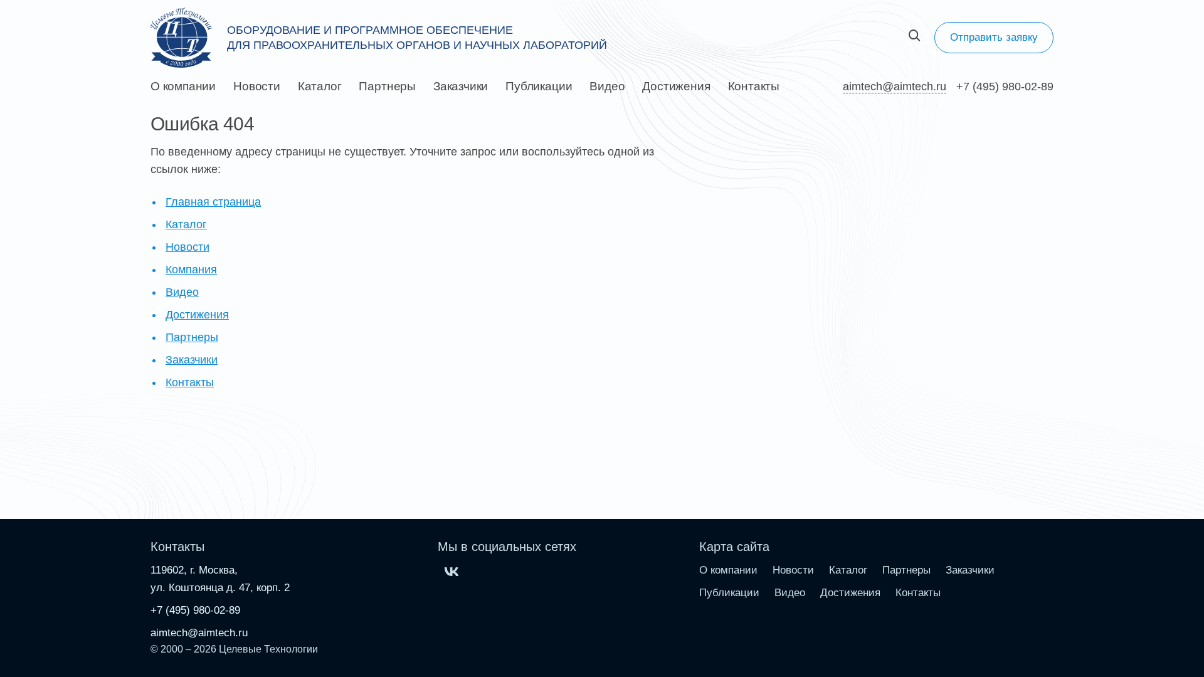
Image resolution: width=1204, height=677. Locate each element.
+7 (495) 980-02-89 (1005, 86)
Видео (607, 86)
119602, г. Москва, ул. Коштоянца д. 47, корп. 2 (220, 579)
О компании (183, 86)
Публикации (538, 86)
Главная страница (213, 202)
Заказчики (460, 86)
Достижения (676, 86)
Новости (256, 86)
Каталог (320, 86)
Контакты (753, 86)
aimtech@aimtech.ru (894, 86)
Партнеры (387, 86)
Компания (191, 269)
